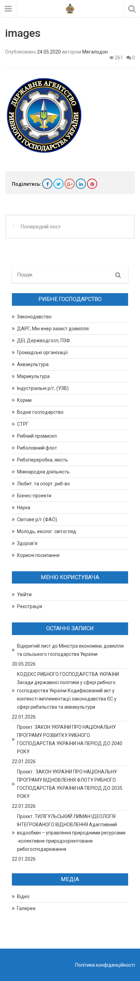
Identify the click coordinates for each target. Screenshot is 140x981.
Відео (23, 896)
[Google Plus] (70, 184)
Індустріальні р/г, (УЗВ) (43, 388)
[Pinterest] (92, 184)
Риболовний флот (37, 448)
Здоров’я (27, 543)
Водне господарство (40, 412)
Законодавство (34, 316)
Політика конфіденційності (105, 965)
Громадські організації (42, 352)
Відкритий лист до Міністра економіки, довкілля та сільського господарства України (70, 650)
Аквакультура (33, 364)
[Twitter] (58, 184)
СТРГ (23, 424)
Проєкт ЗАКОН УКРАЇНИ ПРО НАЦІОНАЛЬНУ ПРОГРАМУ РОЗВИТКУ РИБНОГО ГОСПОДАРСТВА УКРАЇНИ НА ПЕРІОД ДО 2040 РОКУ (69, 739)
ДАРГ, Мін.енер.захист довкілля (53, 328)
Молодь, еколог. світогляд (46, 531)
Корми (24, 400)
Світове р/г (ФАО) (37, 519)
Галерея (26, 908)
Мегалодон (95, 52)
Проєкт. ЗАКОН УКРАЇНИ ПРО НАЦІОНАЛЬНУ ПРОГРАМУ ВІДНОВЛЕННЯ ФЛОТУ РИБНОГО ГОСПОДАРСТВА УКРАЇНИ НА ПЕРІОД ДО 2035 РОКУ (69, 784)
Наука (23, 507)
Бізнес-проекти (34, 495)
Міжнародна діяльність (43, 471)
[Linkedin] (81, 184)
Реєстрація (29, 606)
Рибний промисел (37, 436)
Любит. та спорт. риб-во (43, 483)
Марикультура (33, 376)
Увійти (24, 594)
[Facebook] (47, 184)
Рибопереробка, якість (42, 460)
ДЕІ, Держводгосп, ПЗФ (43, 340)
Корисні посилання (38, 555)
